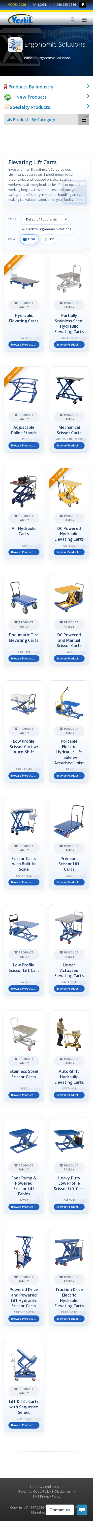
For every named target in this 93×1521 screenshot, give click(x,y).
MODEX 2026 (17, 4)
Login (42, 4)
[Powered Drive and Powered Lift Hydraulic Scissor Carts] (24, 1277)
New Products (31, 97)
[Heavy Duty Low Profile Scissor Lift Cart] (69, 1165)
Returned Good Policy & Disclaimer (44, 1491)
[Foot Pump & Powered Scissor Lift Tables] (24, 1165)
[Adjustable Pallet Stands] (24, 409)
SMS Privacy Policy (47, 1496)
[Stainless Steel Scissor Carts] (24, 1056)
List (50, 239)
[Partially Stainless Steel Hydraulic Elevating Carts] (69, 303)
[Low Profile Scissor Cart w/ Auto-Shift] (24, 731)
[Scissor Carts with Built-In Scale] (24, 843)
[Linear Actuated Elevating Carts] (69, 949)
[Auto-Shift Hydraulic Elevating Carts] (69, 1056)
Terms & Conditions (44, 1486)
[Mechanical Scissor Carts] (69, 409)
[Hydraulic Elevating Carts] (24, 303)
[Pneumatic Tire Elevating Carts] (24, 619)
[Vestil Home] (21, 19)
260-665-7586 (66, 4)
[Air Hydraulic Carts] (24, 513)
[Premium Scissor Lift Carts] (69, 843)
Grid (31, 239)
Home (27, 58)
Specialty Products (29, 107)
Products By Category (33, 119)
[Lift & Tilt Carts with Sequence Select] (24, 1386)
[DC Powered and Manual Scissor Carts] (69, 619)
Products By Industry (30, 87)
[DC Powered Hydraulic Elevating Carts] (69, 513)
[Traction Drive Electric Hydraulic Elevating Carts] (69, 1277)
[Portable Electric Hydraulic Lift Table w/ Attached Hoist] (69, 731)
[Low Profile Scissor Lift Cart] (24, 949)
